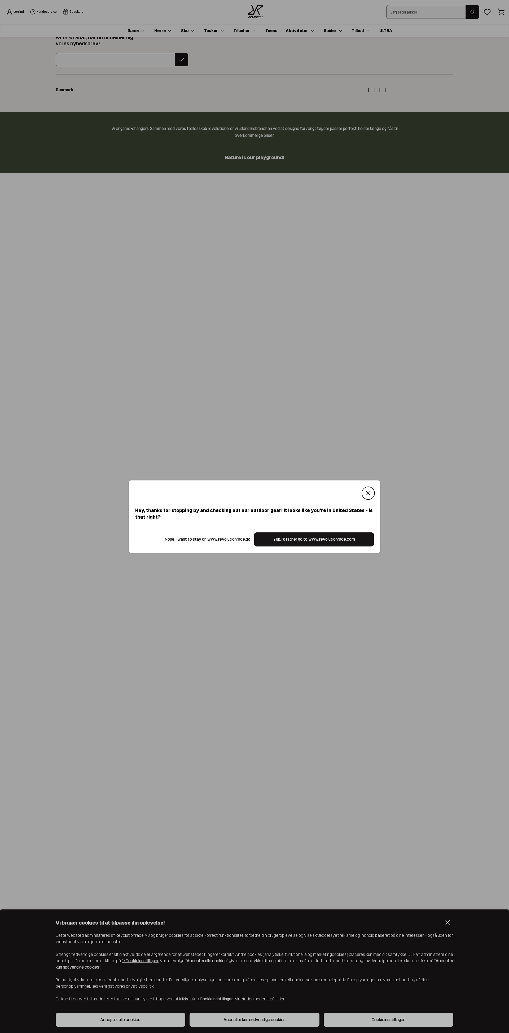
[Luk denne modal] (368, 493)
